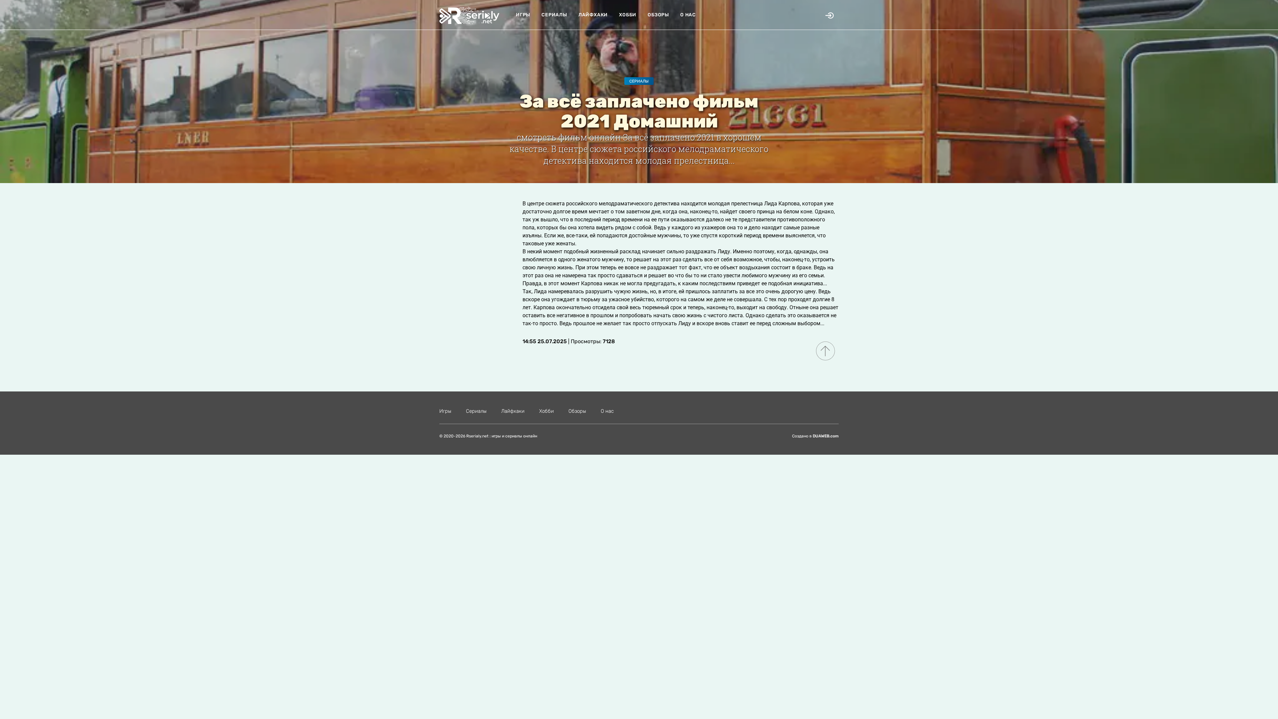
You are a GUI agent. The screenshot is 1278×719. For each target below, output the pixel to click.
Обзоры (658, 15)
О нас (688, 15)
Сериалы (554, 15)
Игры (523, 15)
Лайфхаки (593, 15)
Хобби (627, 15)
